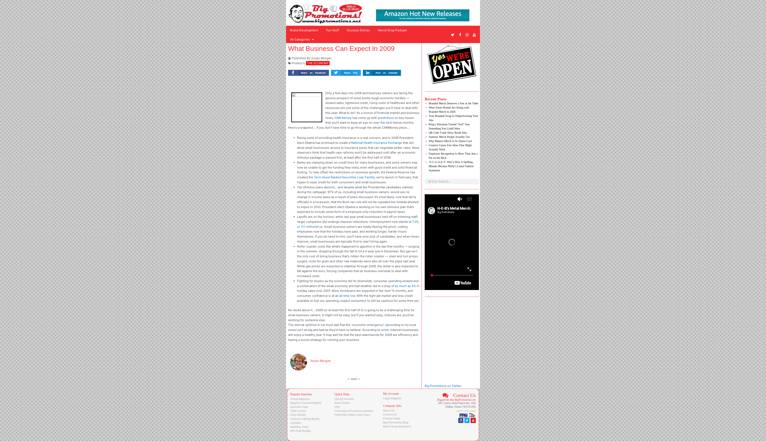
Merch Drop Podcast (392, 30)
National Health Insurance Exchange (376, 143)
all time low (347, 296)
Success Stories (358, 30)
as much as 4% (405, 286)
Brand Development (304, 30)
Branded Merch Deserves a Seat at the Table (453, 103)
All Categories (300, 39)
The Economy (318, 63)
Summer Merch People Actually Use (449, 136)
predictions (386, 118)
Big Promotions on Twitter (443, 386)
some (385, 330)
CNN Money (343, 118)
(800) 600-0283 (466, 411)
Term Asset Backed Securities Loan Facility (344, 177)
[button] (308, 73)
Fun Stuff (332, 30)
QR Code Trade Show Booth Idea (448, 132)
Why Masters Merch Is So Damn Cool (450, 141)
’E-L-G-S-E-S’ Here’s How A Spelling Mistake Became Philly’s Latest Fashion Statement (451, 166)
